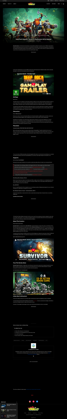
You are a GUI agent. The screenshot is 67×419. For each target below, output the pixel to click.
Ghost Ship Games (28, 340)
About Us (51, 0)
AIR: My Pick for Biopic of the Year (11, 405)
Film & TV (9, 3)
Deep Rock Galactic (17, 340)
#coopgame (30, 171)
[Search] (61, 4)
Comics (4, 3)
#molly (45, 169)
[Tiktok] (4, 1)
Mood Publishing (41, 340)
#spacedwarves (24, 171)
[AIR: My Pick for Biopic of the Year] (3, 405)
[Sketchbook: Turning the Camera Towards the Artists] (3, 416)
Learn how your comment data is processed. (33, 389)
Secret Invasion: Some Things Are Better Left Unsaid (24, 335)
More (59, 3)
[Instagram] (30, 401)
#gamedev (35, 171)
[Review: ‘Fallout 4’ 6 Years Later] (3, 411)
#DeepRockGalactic (37, 167)
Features (53, 3)
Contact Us (56, 0)
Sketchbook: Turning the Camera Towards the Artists (11, 416)
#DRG (31, 169)
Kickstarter (35, 300)
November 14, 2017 (37, 174)
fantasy (23, 340)
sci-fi (46, 340)
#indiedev (40, 171)
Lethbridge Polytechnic (31, 40)
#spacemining (17, 171)
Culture (48, 3)
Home (48, 0)
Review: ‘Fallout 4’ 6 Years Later (11, 410)
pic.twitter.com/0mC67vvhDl (20, 172)
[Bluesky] (5, 1)
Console (27, 35)
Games (14, 3)
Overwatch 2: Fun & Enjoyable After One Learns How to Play (25, 332)
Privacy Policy (61, 0)
